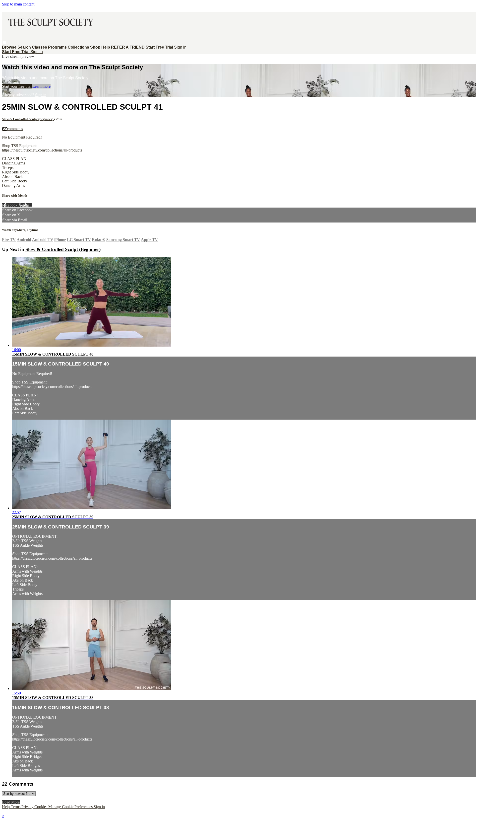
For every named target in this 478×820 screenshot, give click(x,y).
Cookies (41, 807)
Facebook (10, 205)
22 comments (12, 129)
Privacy (27, 807)
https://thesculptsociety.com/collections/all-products (42, 150)
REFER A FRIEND (128, 47)
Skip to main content (18, 4)
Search (24, 47)
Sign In (36, 52)
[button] (4, 42)
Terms (16, 807)
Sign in (180, 47)
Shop (95, 47)
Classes (39, 47)
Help (105, 47)
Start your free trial (17, 86)
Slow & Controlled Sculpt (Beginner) (28, 119)
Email (27, 205)
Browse (9, 47)
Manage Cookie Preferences (71, 807)
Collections (78, 47)
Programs (57, 47)
